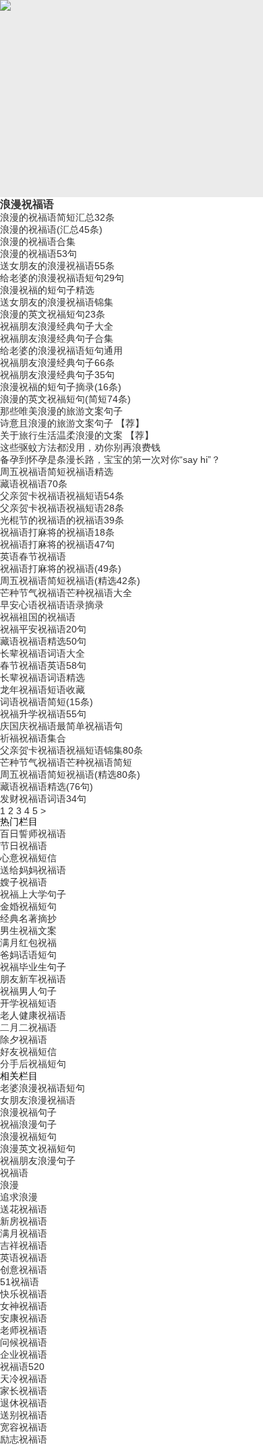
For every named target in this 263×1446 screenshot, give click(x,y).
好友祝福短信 (28, 1051)
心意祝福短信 (28, 858)
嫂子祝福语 (23, 882)
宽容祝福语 (23, 1427)
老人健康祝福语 (33, 1015)
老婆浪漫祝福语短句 (42, 1088)
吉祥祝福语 (23, 1245)
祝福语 (14, 1172)
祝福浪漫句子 (28, 1124)
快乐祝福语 (23, 1294)
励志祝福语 (23, 1439)
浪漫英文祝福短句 (38, 1148)
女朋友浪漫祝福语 (38, 1100)
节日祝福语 (23, 845)
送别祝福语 (23, 1415)
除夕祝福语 (23, 1039)
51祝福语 (19, 1281)
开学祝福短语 (28, 1003)
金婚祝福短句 (28, 906)
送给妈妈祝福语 (33, 870)
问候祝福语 (23, 1342)
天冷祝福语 (23, 1378)
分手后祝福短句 (33, 1063)
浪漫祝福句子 (28, 1112)
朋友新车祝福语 (33, 979)
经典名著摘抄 (28, 918)
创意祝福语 (23, 1269)
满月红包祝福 (28, 942)
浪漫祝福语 (27, 204)
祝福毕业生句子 (33, 967)
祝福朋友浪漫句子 (38, 1160)
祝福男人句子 (28, 991)
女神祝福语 (23, 1306)
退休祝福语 (23, 1403)
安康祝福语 (23, 1318)
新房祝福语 (23, 1221)
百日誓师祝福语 (33, 833)
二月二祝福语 (28, 1027)
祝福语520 (22, 1366)
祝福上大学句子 (33, 894)
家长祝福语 (23, 1390)
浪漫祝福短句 (28, 1136)
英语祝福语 (23, 1257)
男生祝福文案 (28, 930)
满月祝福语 (23, 1233)
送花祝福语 (23, 1209)
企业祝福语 (23, 1354)
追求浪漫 (19, 1197)
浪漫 (9, 1185)
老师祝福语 (23, 1330)
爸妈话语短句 (28, 954)
